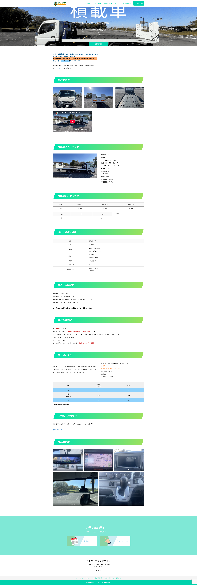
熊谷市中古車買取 (127, 3)
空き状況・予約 (138, 3)
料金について (89, 578)
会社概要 (117, 3)
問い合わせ (111, 578)
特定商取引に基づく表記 (101, 578)
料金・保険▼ (98, 3)
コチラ (61, 68)
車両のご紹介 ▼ (108, 3)
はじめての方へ (80, 578)
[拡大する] (79, 89)
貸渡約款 (118, 578)
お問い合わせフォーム (59, 430)
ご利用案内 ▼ (88, 3)
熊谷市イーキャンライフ (98, 560)
